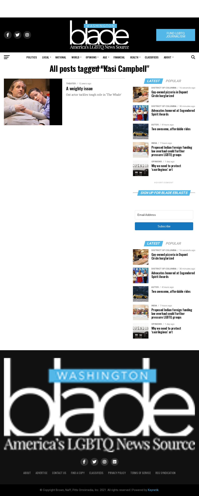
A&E (105, 57)
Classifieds (151, 57)
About (167, 57)
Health (134, 57)
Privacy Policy (117, 473)
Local (45, 57)
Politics (31, 57)
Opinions (91, 57)
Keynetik (153, 490)
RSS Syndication (165, 473)
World (75, 57)
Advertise (41, 473)
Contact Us (59, 473)
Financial (119, 57)
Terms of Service (140, 473)
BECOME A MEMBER (99, 67)
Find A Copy (78, 473)
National (60, 57)
